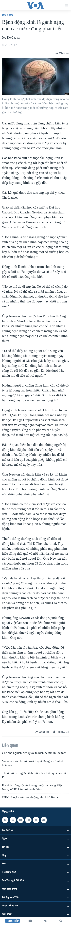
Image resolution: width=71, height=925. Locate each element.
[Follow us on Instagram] (28, 820)
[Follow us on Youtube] (20, 820)
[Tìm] (61, 921)
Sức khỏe (7, 14)
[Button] (62, 53)
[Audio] (46, 921)
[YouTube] (30, 921)
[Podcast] (36, 820)
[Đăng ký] (44, 820)
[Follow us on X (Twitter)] (13, 820)
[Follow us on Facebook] (5, 820)
